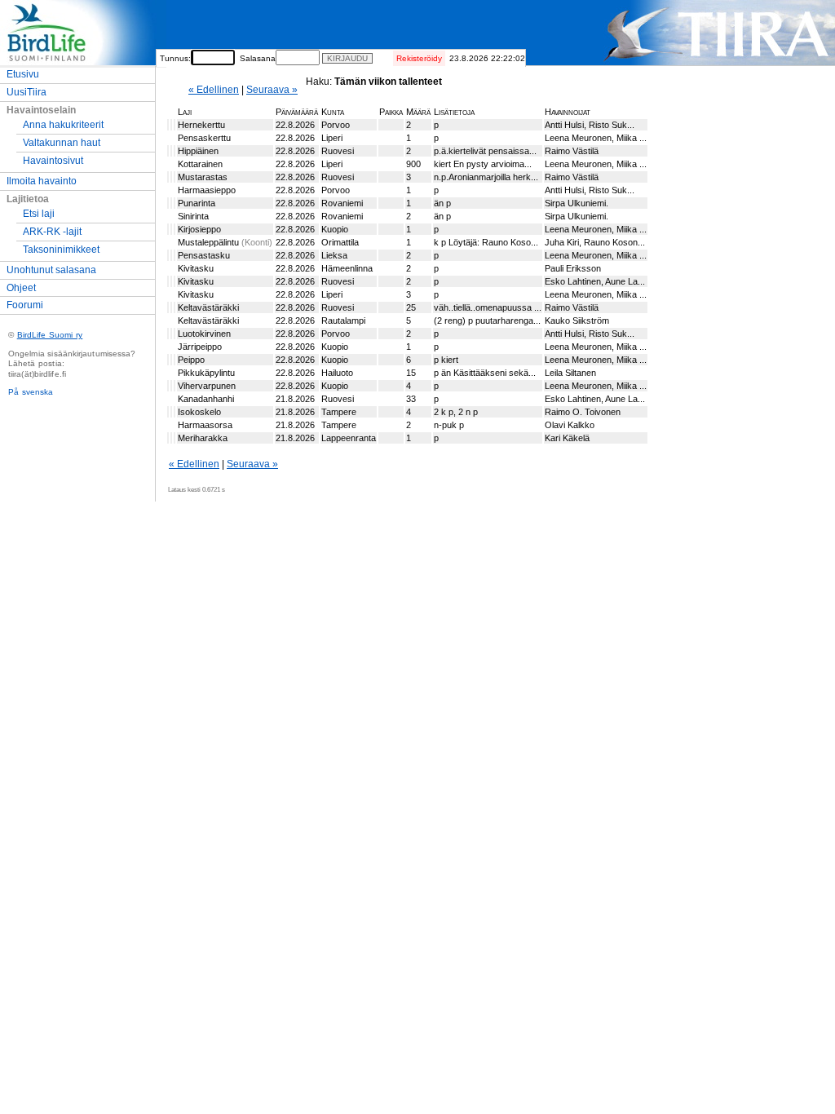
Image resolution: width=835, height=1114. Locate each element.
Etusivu (23, 74)
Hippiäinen (198, 151)
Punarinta (196, 203)
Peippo (191, 360)
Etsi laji (39, 213)
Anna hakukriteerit (63, 124)
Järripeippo (200, 346)
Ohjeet (21, 288)
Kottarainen (200, 164)
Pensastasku (204, 255)
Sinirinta (193, 216)
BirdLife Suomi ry (50, 334)
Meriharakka (203, 438)
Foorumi (25, 305)
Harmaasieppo (207, 190)
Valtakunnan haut (61, 142)
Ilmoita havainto (42, 181)
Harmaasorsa (205, 425)
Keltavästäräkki (208, 307)
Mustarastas (203, 177)
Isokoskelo (199, 412)
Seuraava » (272, 89)
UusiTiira (26, 92)
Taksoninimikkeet (61, 249)
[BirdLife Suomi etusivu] (83, 62)
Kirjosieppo (199, 229)
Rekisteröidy (419, 58)
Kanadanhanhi (206, 399)
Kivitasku (196, 268)
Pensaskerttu (204, 138)
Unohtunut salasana (51, 270)
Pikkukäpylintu (206, 373)
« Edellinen (213, 89)
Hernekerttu (201, 125)
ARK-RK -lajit (52, 231)
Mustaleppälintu (209, 242)
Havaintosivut (53, 160)
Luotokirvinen (204, 333)
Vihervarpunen (207, 386)
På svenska (30, 391)
